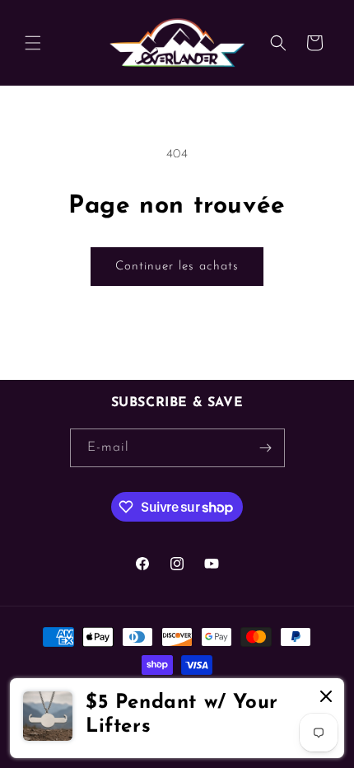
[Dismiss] (326, 697)
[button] (33, 43)
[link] (177, 718)
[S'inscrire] (266, 447)
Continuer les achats (177, 266)
